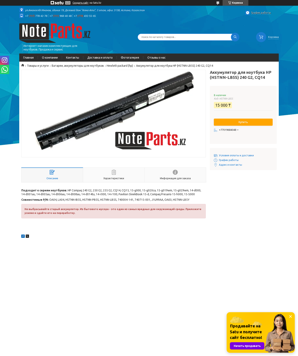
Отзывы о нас (156, 57)
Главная (28, 57)
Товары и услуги (38, 65)
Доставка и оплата (100, 57)
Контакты (72, 57)
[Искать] (235, 37)
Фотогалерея (130, 57)
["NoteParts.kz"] (54, 33)
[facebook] (23, 236)
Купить (243, 122)
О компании (50, 57)
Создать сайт (81, 2)
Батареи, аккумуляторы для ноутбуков (78, 65)
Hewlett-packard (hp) (120, 65)
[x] (27, 236)
